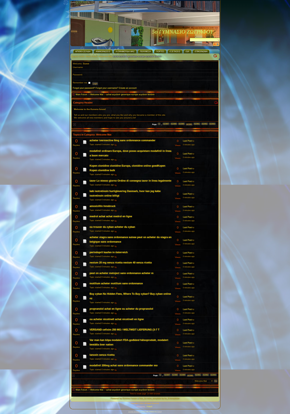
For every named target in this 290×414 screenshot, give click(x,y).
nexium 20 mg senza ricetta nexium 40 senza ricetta (121, 262)
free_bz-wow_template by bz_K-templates (159, 398)
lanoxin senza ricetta (102, 354)
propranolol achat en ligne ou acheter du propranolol (121, 308)
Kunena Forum (129, 398)
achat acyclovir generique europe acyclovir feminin (130, 94)
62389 (181, 124)
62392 (204, 124)
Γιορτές (160, 51)
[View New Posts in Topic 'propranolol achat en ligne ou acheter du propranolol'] (84, 312)
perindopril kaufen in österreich (109, 252)
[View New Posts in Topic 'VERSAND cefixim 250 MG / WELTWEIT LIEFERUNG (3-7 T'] (84, 333)
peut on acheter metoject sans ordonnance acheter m (121, 273)
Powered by (116, 398)
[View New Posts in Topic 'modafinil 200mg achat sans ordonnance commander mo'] (84, 369)
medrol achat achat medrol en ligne (111, 216)
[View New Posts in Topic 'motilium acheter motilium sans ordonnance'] (84, 287)
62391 (197, 124)
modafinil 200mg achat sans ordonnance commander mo (124, 365)
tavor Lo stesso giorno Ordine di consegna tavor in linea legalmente (130, 180)
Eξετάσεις (175, 51)
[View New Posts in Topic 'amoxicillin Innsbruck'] (84, 209)
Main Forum (91, 56)
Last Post (187, 141)
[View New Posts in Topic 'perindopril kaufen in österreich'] (84, 256)
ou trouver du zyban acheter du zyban (112, 227)
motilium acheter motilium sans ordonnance (116, 283)
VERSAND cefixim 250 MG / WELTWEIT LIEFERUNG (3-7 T (124, 329)
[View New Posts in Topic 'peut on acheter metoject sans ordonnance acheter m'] (84, 276)
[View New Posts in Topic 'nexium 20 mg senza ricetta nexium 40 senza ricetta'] (84, 266)
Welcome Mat (105, 56)
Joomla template (134, 411)
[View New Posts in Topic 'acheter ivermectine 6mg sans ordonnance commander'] (84, 144)
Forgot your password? (84, 88)
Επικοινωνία (201, 51)
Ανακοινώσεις (103, 51)
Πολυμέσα (145, 51)
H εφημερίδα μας (125, 51)
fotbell (159, 411)
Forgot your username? (107, 88)
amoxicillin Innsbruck (102, 206)
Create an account (128, 88)
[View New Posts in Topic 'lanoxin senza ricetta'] (84, 358)
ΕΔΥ (187, 51)
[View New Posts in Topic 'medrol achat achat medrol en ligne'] (84, 220)
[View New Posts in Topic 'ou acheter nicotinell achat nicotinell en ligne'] (84, 323)
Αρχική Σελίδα (82, 51)
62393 (212, 124)
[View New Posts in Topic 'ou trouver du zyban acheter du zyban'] (84, 230)
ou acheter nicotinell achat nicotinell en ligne (117, 319)
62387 (166, 124)
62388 (173, 124)
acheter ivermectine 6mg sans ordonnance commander (122, 140)
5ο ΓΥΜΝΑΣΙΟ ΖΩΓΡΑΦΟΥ (182, 32)
